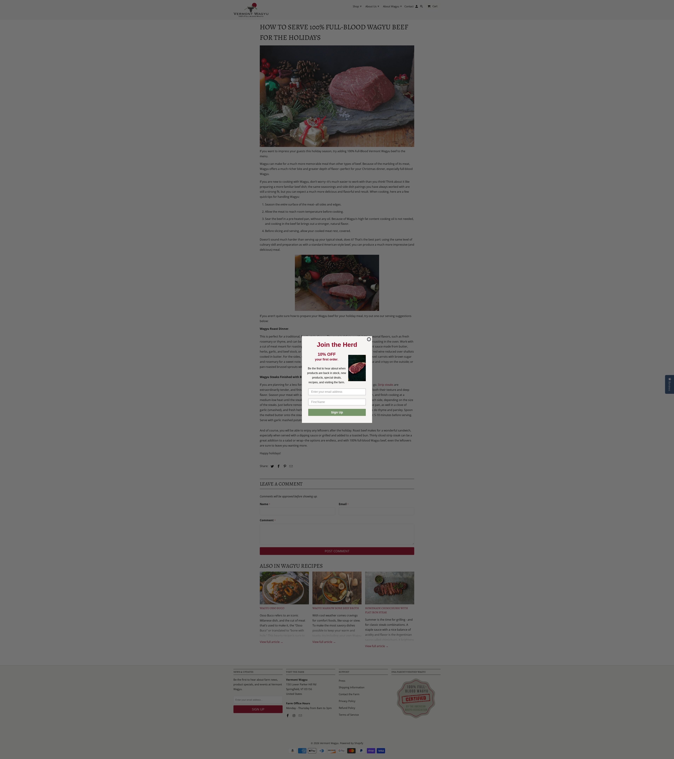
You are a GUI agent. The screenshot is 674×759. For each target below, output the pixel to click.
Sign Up (337, 412)
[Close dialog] (369, 339)
